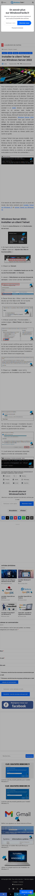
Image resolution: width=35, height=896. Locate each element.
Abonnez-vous (24, 23)
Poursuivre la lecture (17, 28)
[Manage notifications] (31, 892)
